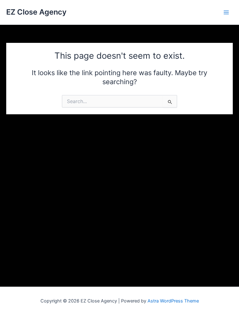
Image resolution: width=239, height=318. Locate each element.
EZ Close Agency (36, 11)
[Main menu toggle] (226, 12)
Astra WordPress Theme (173, 301)
